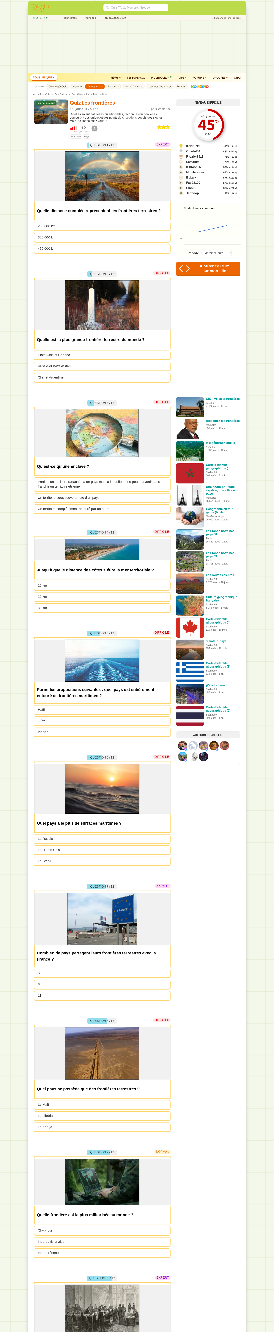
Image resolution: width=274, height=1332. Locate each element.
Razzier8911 (194, 156)
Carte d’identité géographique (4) (218, 621)
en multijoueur (114, 17)
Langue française (134, 86)
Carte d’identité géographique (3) (218, 665)
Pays (86, 136)
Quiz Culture (61, 94)
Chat (237, 77)
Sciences (113, 86)
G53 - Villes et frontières (223, 398)
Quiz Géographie (81, 94)
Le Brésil (44, 861)
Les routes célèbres (220, 575)
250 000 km (47, 226)
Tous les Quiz (43, 77)
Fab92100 (193, 182)
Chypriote (45, 1230)
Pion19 (191, 188)
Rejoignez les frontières (223, 420)
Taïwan (43, 721)
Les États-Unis (49, 850)
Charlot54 (193, 151)
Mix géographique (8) (221, 442)
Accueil (37, 94)
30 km (42, 608)
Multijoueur (160, 77)
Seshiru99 (163, 109)
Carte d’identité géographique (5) (218, 466)
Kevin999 (193, 146)
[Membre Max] (186, 749)
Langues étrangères (160, 86)
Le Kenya (45, 1127)
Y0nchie (210, 447)
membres (90, 17)
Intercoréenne (48, 1253)
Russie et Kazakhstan (54, 366)
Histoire (77, 86)
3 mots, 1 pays (216, 641)
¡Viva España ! (216, 685)
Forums (199, 77)
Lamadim (192, 161)
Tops (181, 77)
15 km (42, 585)
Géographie (95, 86)
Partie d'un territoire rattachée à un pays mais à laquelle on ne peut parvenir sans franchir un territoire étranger (99, 484)
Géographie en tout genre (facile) (220, 510)
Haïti (41, 709)
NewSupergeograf (215, 516)
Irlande (43, 732)
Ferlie (209, 538)
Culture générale (57, 86)
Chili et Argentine (51, 377)
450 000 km (47, 248)
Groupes (219, 77)
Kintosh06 (193, 167)
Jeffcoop (192, 193)
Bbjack (191, 177)
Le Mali (43, 1104)
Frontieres (76, 136)
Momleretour (195, 172)
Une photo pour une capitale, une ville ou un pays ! (223, 490)
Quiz (47, 94)
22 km (42, 596)
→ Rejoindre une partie (226, 17)
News (115, 77)
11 (39, 995)
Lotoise (210, 402)
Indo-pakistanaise (51, 1241)
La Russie (45, 839)
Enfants (181, 86)
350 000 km (47, 237)
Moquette (211, 425)
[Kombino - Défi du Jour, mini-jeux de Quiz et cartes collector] (199, 86)
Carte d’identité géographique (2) (218, 709)
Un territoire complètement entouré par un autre (74, 509)
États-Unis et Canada (54, 355)
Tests (136, 77)
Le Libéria (45, 1116)
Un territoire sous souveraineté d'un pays (68, 498)
